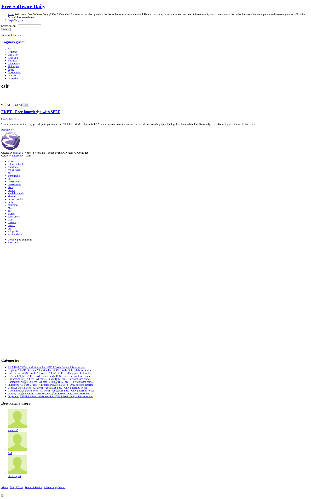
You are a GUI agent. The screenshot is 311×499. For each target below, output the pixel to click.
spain (10, 219)
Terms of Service (33, 487)
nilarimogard (14, 476)
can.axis (17, 152)
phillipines (13, 205)
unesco (11, 225)
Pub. (44, 367)
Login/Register (15, 20)
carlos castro (14, 169)
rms (10, 207)
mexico (11, 202)
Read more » (7, 129)
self (9, 210)
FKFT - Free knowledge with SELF (30, 112)
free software (14, 184)
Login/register (13, 42)
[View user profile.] (11, 149)
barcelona (13, 167)
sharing (11, 213)
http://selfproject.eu (10, 119)
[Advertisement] (39, 97)
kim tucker (13, 196)
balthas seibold (15, 164)
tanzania (12, 222)
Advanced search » (11, 35)
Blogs (13, 487)
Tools (20, 487)
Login (11, 239)
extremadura (14, 175)
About (11, 14)
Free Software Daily (23, 6)
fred (10, 453)
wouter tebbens (15, 234)
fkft (9, 178)
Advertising (50, 487)
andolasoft (13, 430)
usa (9, 228)
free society (13, 181)
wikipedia (13, 231)
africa (10, 161)
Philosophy (17, 155)
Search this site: (9, 25)
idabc (10, 187)
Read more (13, 242)
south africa (14, 216)
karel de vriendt (16, 193)
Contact (61, 487)
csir (9, 172)
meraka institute (16, 199)
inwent (11, 190)
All (13, 367)
